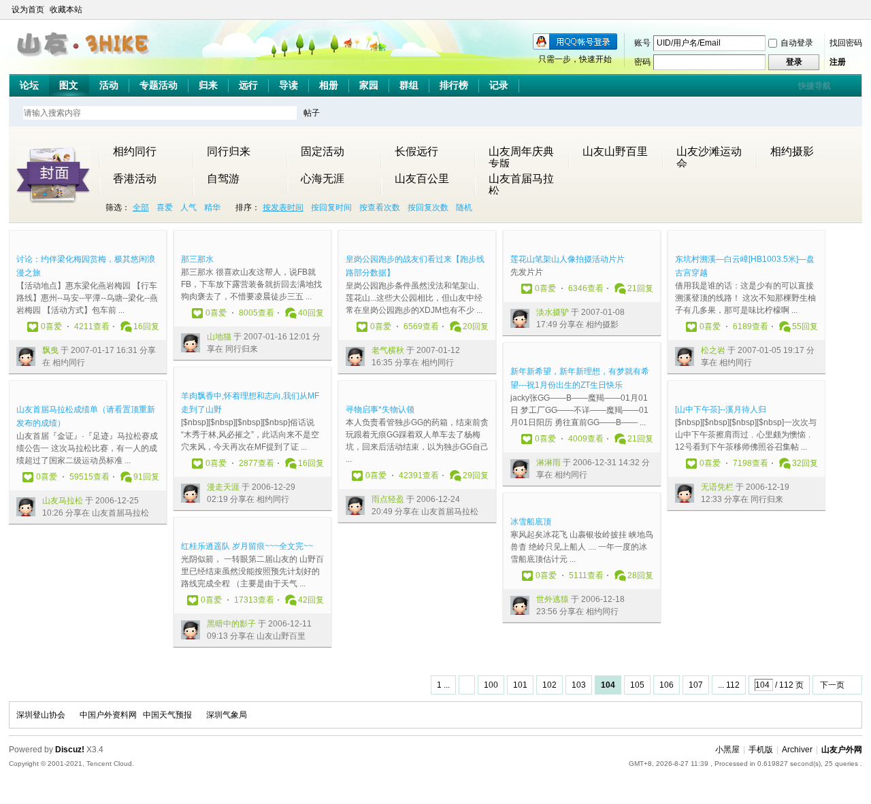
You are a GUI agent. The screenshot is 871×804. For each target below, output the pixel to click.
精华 (212, 207)
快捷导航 (814, 85)
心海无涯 (322, 178)
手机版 (761, 749)
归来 (208, 85)
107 (696, 685)
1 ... (443, 685)
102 (549, 685)
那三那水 (197, 259)
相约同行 (135, 151)
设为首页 (28, 9)
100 (491, 685)
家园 (368, 85)
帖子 (311, 113)
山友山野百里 (615, 151)
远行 (248, 85)
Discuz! (69, 749)
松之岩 (713, 350)
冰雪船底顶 (530, 521)
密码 (642, 62)
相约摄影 (792, 151)
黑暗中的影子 (231, 624)
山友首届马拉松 (521, 179)
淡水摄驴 (552, 312)
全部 (141, 207)
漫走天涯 (223, 487)
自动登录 (796, 43)
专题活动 (158, 85)
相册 (328, 85)
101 (520, 685)
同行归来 (228, 151)
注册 (837, 62)
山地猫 (219, 336)
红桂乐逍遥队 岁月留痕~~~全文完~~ (247, 546)
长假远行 (416, 151)
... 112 (729, 685)
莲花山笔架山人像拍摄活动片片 (567, 259)
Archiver (797, 749)
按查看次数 (379, 207)
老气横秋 (388, 350)
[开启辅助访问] (843, 9)
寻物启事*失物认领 (380, 409)
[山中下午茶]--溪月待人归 (720, 409)
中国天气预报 (167, 715)
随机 (464, 207)
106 (666, 685)
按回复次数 (428, 207)
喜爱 (165, 207)
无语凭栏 (717, 487)
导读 (288, 85)
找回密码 (845, 43)
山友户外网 (841, 749)
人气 (188, 207)
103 (579, 685)
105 (637, 685)
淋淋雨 (548, 462)
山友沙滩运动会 (709, 152)
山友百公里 (422, 178)
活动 (108, 85)
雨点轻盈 (388, 499)
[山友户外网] (85, 62)
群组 (408, 85)
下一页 (832, 685)
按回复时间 (331, 207)
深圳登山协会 (40, 715)
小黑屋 (727, 749)
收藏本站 (66, 9)
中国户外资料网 (108, 715)
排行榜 (454, 85)
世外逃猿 (552, 599)
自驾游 (223, 178)
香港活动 (135, 178)
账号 (642, 43)
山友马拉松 (62, 500)
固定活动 (322, 151)
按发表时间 (283, 207)
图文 (68, 85)
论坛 (29, 85)
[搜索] (351, 112)
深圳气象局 (226, 715)
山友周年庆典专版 (521, 152)
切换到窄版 (854, 9)
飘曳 (50, 350)
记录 (498, 85)
